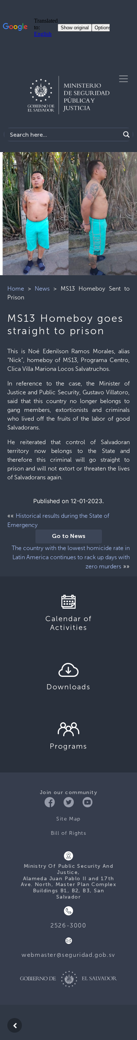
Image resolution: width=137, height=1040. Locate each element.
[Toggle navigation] (123, 78)
